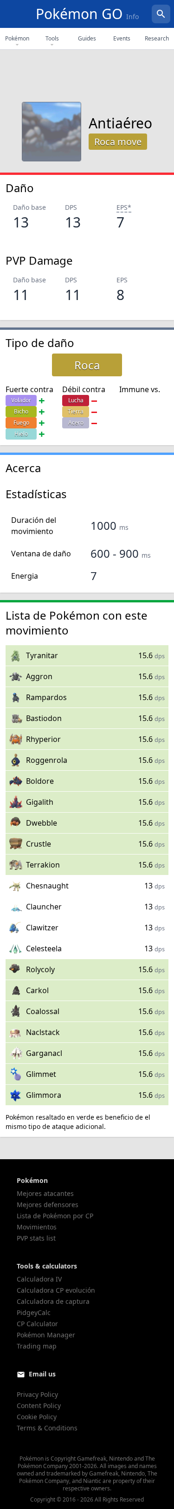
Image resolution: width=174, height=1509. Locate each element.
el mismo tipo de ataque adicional (78, 1122)
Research (157, 38)
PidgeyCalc (34, 1312)
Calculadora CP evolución (56, 1290)
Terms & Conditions (47, 1427)
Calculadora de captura (53, 1301)
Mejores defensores (47, 1204)
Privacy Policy (37, 1394)
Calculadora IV (39, 1279)
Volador (21, 400)
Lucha (76, 400)
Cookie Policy (37, 1416)
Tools (52, 38)
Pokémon (17, 38)
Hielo (21, 434)
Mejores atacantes (45, 1193)
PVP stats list (36, 1238)
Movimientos (37, 1226)
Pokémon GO (87, 13)
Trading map (37, 1346)
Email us (42, 1373)
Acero (76, 423)
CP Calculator (37, 1323)
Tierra (76, 411)
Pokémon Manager (46, 1334)
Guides (87, 38)
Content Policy (39, 1405)
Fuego (21, 423)
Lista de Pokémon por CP (55, 1215)
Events (121, 38)
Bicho (21, 411)
